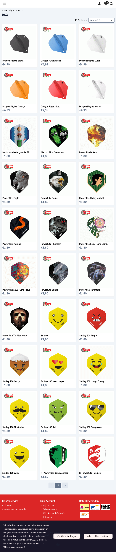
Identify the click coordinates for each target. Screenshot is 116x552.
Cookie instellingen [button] (66, 536)
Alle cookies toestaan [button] (98, 536)
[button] (5, 3)
